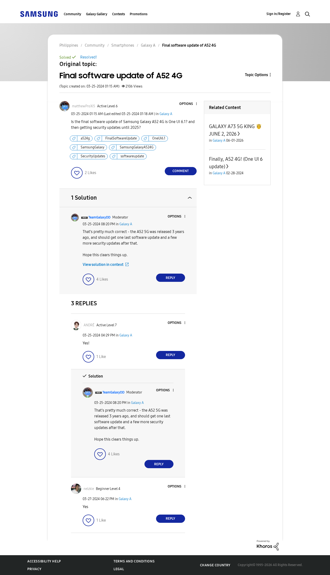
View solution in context (103, 264)
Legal (119, 569)
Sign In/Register (278, 14)
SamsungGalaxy (92, 147)
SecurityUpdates (93, 156)
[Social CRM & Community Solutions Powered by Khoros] (268, 545)
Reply (170, 278)
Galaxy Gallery (96, 14)
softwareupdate (132, 156)
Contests (118, 14)
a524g (85, 138)
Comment (180, 171)
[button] (188, 104)
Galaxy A (165, 114)
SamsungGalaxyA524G (136, 147)
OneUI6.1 (158, 138)
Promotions (138, 14)
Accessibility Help (44, 561)
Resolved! (88, 57)
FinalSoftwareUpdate (121, 138)
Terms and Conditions (134, 561)
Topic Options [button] (256, 75)
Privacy (34, 569)
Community (72, 14)
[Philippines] (39, 13)
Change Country (215, 565)
